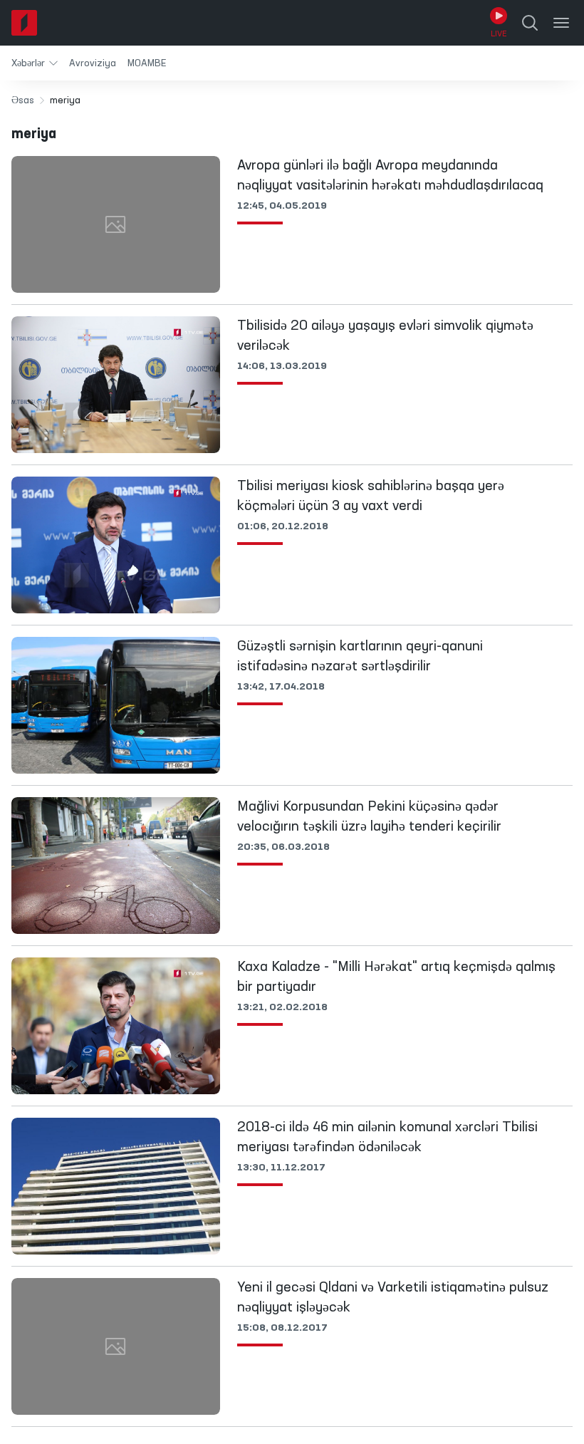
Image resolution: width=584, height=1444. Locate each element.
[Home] (24, 23)
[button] (34, 63)
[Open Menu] (561, 22)
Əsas (22, 100)
